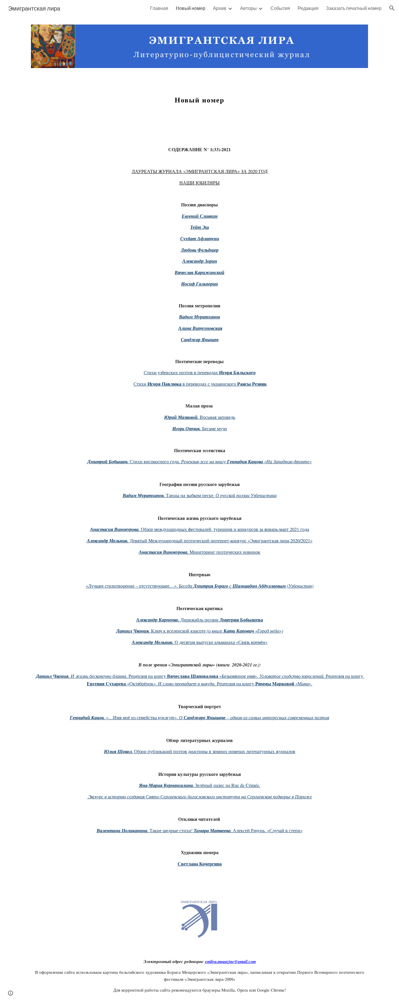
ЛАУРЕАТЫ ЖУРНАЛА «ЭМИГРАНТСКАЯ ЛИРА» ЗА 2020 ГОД (200, 171)
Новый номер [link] (190, 8)
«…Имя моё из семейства (131, 717)
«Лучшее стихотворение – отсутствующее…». (132, 586)
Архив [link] (219, 8)
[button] (392, 8)
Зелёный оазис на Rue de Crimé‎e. (227, 785)
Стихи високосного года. (155, 461)
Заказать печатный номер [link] (353, 8)
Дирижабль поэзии (199, 620)
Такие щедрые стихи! (172, 830)
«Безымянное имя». (238, 676)
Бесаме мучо (214, 428)
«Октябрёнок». (142, 683)
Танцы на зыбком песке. (190, 495)
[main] (199, 101)
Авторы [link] (248, 8)
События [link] (280, 8)
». (176, 717)
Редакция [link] (308, 8)
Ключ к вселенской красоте (178, 631)
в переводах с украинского (209, 384)
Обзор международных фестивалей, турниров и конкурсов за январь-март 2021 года (224, 529)
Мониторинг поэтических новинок (224, 552)
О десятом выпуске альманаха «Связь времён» (221, 642)
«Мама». (303, 683)
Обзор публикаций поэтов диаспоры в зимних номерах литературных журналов (214, 751)
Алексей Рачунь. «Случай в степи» (267, 830)
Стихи (140, 384)
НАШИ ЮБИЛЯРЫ (199, 183)
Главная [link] (159, 8)
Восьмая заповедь (217, 417)
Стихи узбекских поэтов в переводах (181, 372)
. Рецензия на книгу (146, 676)
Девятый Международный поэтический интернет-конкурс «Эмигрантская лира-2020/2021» (221, 540)
